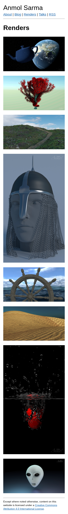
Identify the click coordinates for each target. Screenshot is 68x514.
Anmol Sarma (23, 7)
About (7, 14)
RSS (52, 14)
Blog (18, 14)
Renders (30, 14)
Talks (42, 14)
